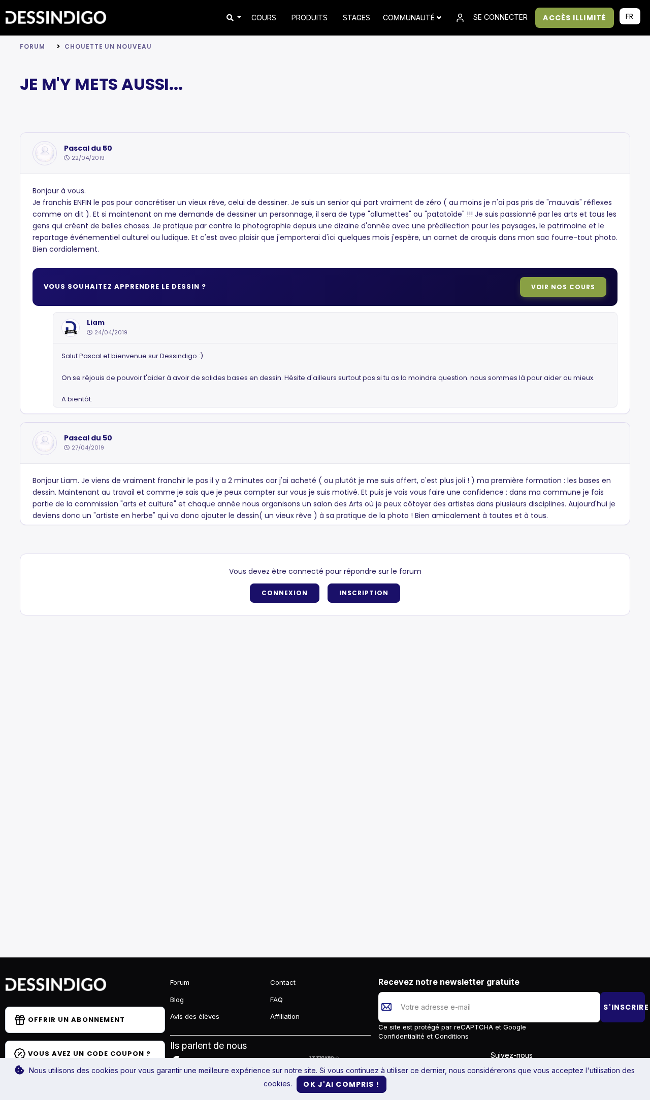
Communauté (410, 17)
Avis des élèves (194, 1016)
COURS (263, 17)
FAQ (276, 999)
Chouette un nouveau (108, 46)
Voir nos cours (563, 287)
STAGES (356, 17)
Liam (96, 323)
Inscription (363, 593)
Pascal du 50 (88, 148)
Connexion (285, 593)
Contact (283, 982)
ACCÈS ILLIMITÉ (574, 18)
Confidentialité (402, 1036)
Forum (32, 46)
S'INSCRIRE (624, 1007)
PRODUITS (309, 17)
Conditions (451, 1036)
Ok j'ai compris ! (341, 1084)
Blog (177, 999)
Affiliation (285, 1016)
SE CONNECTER (499, 17)
